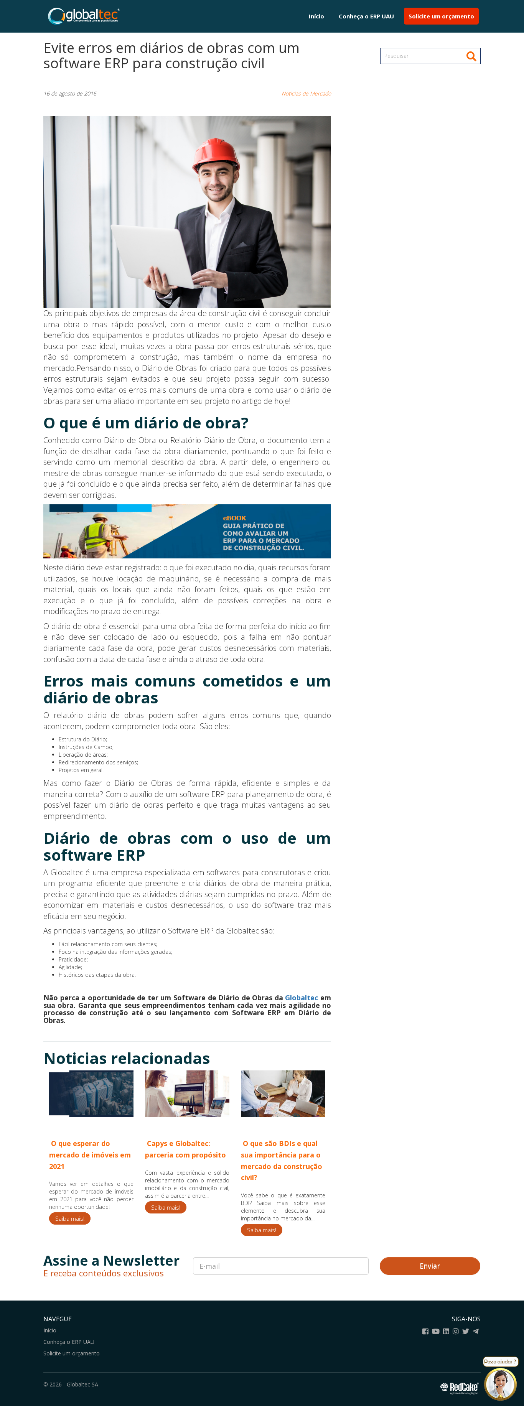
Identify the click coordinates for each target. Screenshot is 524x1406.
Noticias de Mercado (306, 93)
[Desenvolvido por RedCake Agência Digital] (460, 1387)
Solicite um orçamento (441, 16)
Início (316, 16)
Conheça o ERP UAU (366, 16)
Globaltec (301, 997)
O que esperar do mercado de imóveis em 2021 (90, 1155)
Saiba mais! (69, 1218)
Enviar (430, 1265)
